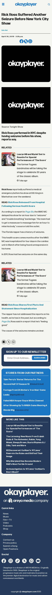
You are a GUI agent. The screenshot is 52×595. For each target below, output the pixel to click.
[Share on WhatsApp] (30, 41)
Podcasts (7, 526)
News (5, 513)
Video (6, 523)
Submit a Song (10, 546)
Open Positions (10, 549)
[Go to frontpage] (26, 4)
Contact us (8, 540)
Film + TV (7, 520)
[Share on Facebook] (21, 41)
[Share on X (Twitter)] (26, 41)
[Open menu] (3, 4)
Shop (5, 529)
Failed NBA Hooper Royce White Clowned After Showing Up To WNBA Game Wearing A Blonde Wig (25, 405)
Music (6, 516)
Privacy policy (10, 543)
